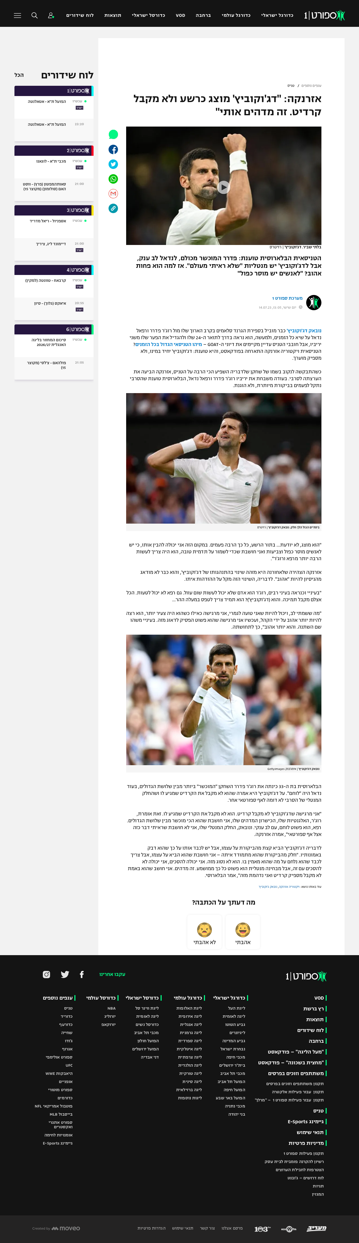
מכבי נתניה (235, 1106)
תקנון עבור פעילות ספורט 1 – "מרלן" (289, 1100)
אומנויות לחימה (58, 1135)
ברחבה (203, 15)
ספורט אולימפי (59, 1057)
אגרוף (67, 1049)
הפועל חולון (148, 1041)
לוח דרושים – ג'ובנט (306, 1178)
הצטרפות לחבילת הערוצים (300, 1169)
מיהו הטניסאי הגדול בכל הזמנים (168, 344)
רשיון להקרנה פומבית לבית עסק (294, 1161)
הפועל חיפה (234, 1089)
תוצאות (112, 15)
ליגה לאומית (234, 1016)
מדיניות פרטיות (306, 1143)
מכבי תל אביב (232, 1073)
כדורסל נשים (147, 1024)
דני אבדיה (150, 1057)
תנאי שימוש (310, 1132)
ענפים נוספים (311, 86)
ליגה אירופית (190, 1016)
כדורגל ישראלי (277, 15)
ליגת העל (236, 1008)
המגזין (318, 1194)
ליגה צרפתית (190, 1057)
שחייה (67, 1032)
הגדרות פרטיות (151, 1228)
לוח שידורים (80, 15)
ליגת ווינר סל (147, 1008)
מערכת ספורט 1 (287, 298)
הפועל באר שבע (230, 1098)
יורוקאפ (108, 1024)
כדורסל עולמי (101, 998)
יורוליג (110, 1016)
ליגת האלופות (189, 1008)
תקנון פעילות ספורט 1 (304, 1153)
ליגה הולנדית (190, 1065)
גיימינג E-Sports (306, 1121)
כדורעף (66, 1024)
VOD (180, 15)
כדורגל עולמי (236, 15)
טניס (291, 86)
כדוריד (67, 1016)
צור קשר (207, 1228)
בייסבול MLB (61, 1114)
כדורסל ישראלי (148, 15)
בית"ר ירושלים (232, 1065)
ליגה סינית (192, 1081)
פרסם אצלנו (231, 1228)
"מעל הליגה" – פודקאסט (296, 1052)
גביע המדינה (233, 1041)
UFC (69, 1065)
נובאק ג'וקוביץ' (268, 886)
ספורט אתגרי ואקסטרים (61, 1124)
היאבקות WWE (59, 1073)
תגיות (318, 1186)
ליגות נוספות (190, 1098)
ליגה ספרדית (190, 1041)
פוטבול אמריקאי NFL (54, 1106)
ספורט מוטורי (60, 1089)
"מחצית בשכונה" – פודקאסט (291, 1062)
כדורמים (65, 1098)
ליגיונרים (237, 1032)
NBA (111, 1008)
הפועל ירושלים (145, 1049)
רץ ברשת (313, 1008)
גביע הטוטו (235, 1024)
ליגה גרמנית (191, 1032)
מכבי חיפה (235, 1057)
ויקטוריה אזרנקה (289, 886)
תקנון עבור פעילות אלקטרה (298, 1092)
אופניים (66, 1081)
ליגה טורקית (190, 1073)
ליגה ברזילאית (189, 1089)
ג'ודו (69, 1041)
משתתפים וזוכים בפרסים (296, 1073)
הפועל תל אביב (231, 1081)
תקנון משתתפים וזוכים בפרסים (295, 1083)
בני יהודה (236, 1114)
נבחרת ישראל (232, 1049)
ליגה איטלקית (189, 1049)
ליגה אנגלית (191, 1024)
